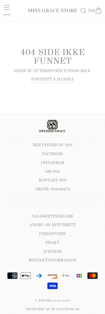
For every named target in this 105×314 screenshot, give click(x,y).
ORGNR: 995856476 (52, 189)
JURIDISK (52, 252)
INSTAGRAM (52, 163)
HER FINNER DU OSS (52, 145)
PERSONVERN (52, 234)
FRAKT (52, 243)
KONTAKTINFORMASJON (52, 260)
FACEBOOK (52, 154)
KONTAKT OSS (52, 180)
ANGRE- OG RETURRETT (52, 225)
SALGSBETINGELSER (52, 216)
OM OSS (52, 172)
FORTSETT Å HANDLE (52, 79)
